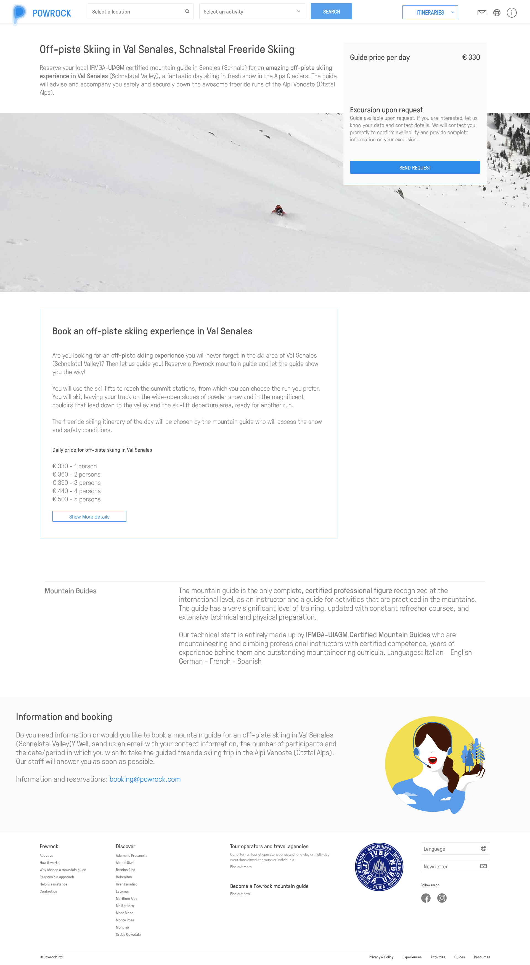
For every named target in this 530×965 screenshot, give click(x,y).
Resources (482, 956)
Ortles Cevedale (128, 934)
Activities (438, 956)
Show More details (89, 516)
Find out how (240, 893)
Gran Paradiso (126, 883)
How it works (49, 862)
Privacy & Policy (381, 956)
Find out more (241, 866)
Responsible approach (57, 876)
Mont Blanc (124, 912)
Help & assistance (53, 883)
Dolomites (124, 876)
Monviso (122, 926)
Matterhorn (125, 905)
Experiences (412, 956)
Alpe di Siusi (125, 862)
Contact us (48, 891)
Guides (459, 956)
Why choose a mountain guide (63, 869)
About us (46, 855)
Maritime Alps (126, 898)
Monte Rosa (125, 919)
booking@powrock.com (145, 778)
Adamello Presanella (131, 855)
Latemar (122, 891)
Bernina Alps (125, 869)
